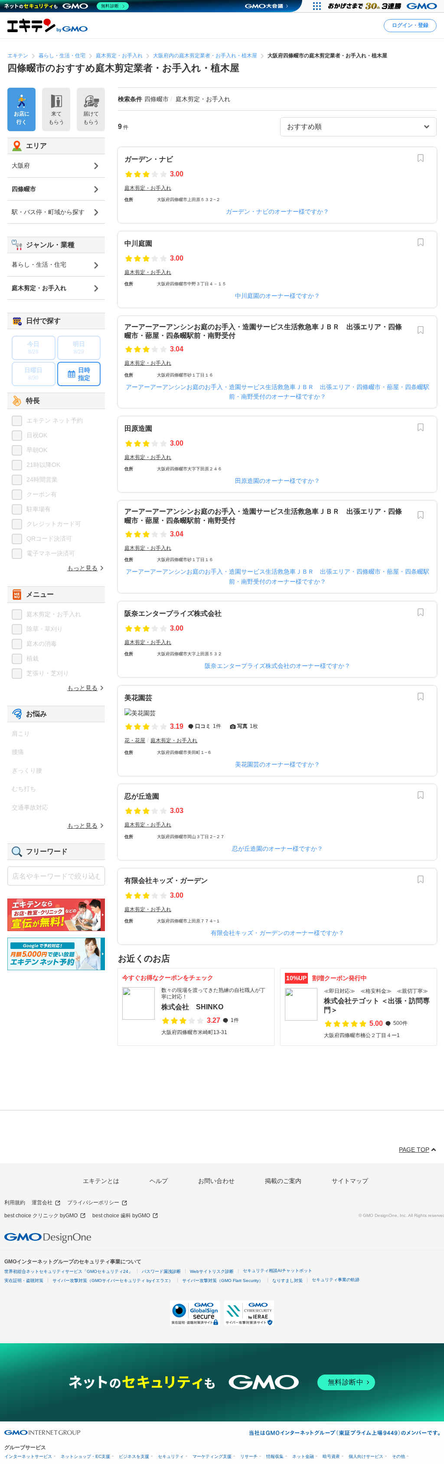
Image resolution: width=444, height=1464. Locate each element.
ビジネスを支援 (134, 1456)
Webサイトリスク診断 (212, 1271)
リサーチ (249, 1456)
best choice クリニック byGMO (41, 1216)
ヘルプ (159, 1180)
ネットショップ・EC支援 (85, 1456)
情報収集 (275, 1456)
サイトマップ (350, 1180)
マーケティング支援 (212, 1456)
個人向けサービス (366, 1456)
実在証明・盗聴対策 (23, 1280)
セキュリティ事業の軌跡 (335, 1279)
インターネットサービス (28, 1456)
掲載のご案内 (283, 1180)
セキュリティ (171, 1456)
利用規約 (14, 1203)
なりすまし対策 (287, 1280)
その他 (398, 1456)
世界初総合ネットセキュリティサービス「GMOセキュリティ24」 (68, 1271)
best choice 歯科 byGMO (121, 1216)
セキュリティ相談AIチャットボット (277, 1270)
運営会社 (42, 1203)
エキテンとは (101, 1180)
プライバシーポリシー (93, 1203)
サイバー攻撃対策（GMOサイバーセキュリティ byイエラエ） (112, 1280)
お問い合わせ (216, 1180)
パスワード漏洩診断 (161, 1271)
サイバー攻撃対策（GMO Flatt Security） (222, 1280)
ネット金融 (303, 1456)
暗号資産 (331, 1456)
